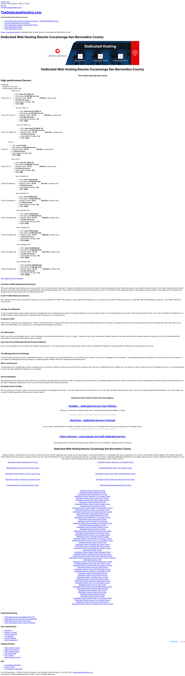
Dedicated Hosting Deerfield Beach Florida (92, 588)
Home (3, 32)
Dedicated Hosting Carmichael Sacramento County (92, 548)
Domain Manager (11, 634)
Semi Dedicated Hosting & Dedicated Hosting (21, 25)
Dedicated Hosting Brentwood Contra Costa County (92, 531)
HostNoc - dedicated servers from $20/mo (92, 406)
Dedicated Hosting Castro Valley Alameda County (92, 552)
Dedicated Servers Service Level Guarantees (21, 619)
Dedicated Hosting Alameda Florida (92, 492)
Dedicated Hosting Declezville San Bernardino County (92, 587)
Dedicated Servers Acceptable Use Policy (20, 617)
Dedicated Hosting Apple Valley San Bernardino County (115, 474)
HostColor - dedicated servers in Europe (92, 420)
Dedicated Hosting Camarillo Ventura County (92, 537)
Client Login (5, 2)
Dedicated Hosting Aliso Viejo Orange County (22, 468)
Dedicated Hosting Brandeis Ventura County (92, 527)
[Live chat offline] (177, 641)
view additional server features (12, 278)
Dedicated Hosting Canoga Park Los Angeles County (92, 539)
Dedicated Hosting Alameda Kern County (23, 462)
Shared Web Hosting (12, 652)
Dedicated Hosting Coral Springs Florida (92, 575)
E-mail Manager (10, 638)
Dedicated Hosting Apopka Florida (92, 506)
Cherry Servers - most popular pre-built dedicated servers (92, 436)
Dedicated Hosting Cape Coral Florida (92, 542)
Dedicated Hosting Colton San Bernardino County (92, 569)
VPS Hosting (9, 655)
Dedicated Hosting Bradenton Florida (92, 525)
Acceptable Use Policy (13, 665)
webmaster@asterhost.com (83, 672)
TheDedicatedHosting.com (21, 12)
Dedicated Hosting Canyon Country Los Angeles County (92, 540)
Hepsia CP (8, 630)
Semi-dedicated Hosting (13, 27)
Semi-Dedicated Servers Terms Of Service (20, 623)
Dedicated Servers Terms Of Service (18, 621)
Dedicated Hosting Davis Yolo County (92, 585)
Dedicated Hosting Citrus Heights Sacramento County (92, 565)
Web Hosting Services (13, 657)
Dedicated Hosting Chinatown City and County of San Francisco (92, 558)
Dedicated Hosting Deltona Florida (92, 594)
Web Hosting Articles (12, 648)
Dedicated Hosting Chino (92, 560)
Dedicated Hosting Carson (92, 550)
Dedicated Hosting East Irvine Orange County (92, 602)
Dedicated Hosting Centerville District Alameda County (92, 556)
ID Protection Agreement (13, 669)
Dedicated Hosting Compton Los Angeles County (92, 571)
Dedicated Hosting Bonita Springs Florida (93, 521)
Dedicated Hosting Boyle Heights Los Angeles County (92, 523)
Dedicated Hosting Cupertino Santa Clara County (92, 581)
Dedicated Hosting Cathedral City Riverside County (92, 554)
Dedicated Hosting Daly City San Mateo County (92, 583)
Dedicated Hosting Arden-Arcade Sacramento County (115, 479)
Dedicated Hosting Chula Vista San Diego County (92, 564)
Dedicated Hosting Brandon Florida (92, 529)
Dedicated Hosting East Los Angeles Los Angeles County (92, 604)
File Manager (9, 636)
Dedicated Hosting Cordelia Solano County (92, 577)
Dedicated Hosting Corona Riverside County (92, 579)
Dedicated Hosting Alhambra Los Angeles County (115, 462)
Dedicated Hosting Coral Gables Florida (92, 573)
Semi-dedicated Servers (13, 29)
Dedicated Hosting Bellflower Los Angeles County (92, 517)
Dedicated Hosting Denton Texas (92, 596)
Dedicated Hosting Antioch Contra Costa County (22, 474)
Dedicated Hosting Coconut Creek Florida (92, 567)
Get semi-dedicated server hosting (17, 23)
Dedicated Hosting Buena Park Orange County (92, 533)
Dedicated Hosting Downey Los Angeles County (92, 600)
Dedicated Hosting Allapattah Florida (92, 502)
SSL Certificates (10, 653)
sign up (3, 6)
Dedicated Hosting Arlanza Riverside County (23, 485)
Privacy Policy (10, 667)
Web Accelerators (11, 640)
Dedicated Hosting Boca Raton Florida (92, 519)
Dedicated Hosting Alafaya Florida (92, 491)
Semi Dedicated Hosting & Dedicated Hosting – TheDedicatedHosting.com (32, 21)
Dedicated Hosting (13, 32)
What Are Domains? (12, 650)
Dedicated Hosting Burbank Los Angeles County (92, 535)
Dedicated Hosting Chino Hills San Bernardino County (92, 562)
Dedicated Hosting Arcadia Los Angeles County (22, 479)
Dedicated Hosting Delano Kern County (92, 590)
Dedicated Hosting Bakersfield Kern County (115, 485)
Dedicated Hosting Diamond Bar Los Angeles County (92, 598)
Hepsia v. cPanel (11, 632)
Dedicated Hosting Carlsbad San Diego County (92, 544)
